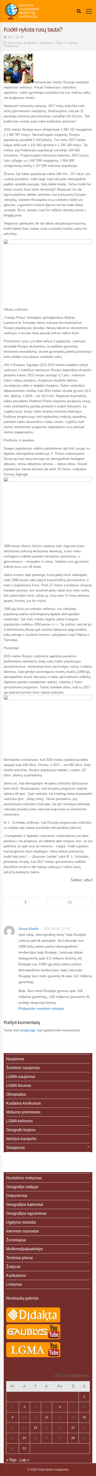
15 (84, 1417)
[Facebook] (25, 902)
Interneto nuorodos (22, 1231)
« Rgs (11, 1460)
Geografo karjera (20, 1130)
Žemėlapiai (16, 1240)
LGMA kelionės (19, 1121)
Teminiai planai (19, 1258)
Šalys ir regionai (66, 43)
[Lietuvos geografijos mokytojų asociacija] (22, 11)
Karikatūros (16, 1275)
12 (46, 1417)
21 (73, 1427)
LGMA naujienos (20, 1077)
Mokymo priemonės (23, 1112)
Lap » (24, 1460)
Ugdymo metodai (21, 1222)
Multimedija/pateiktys (24, 1249)
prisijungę (27, 1030)
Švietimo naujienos (23, 1068)
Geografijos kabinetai (24, 1204)
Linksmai (14, 1284)
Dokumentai (16, 1196)
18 (35, 1427)
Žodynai (13, 1267)
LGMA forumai (18, 1085)
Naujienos (46, 43)
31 (24, 1448)
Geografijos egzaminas (26, 1213)
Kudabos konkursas (23, 1103)
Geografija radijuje (22, 1187)
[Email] (69, 902)
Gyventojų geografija (22, 43)
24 (24, 1438)
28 (73, 1438)
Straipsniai (11, 46)
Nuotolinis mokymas (24, 1178)
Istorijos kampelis (21, 1139)
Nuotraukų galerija (22, 1298)
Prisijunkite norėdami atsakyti (41, 1008)
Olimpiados (16, 1094)
